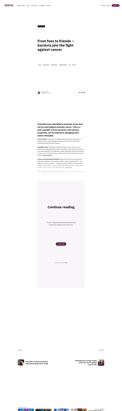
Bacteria (74, 64)
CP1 (69, 64)
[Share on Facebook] (81, 92)
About (27, 5)
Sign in (108, 5)
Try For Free (116, 5)
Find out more (47, 155)
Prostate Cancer (46, 64)
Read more (68, 167)
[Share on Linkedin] (83, 92)
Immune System (54, 64)
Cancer (39, 64)
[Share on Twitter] (79, 92)
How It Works (34, 5)
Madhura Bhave (45, 91)
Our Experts (42, 5)
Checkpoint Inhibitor (63, 64)
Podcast (48, 5)
